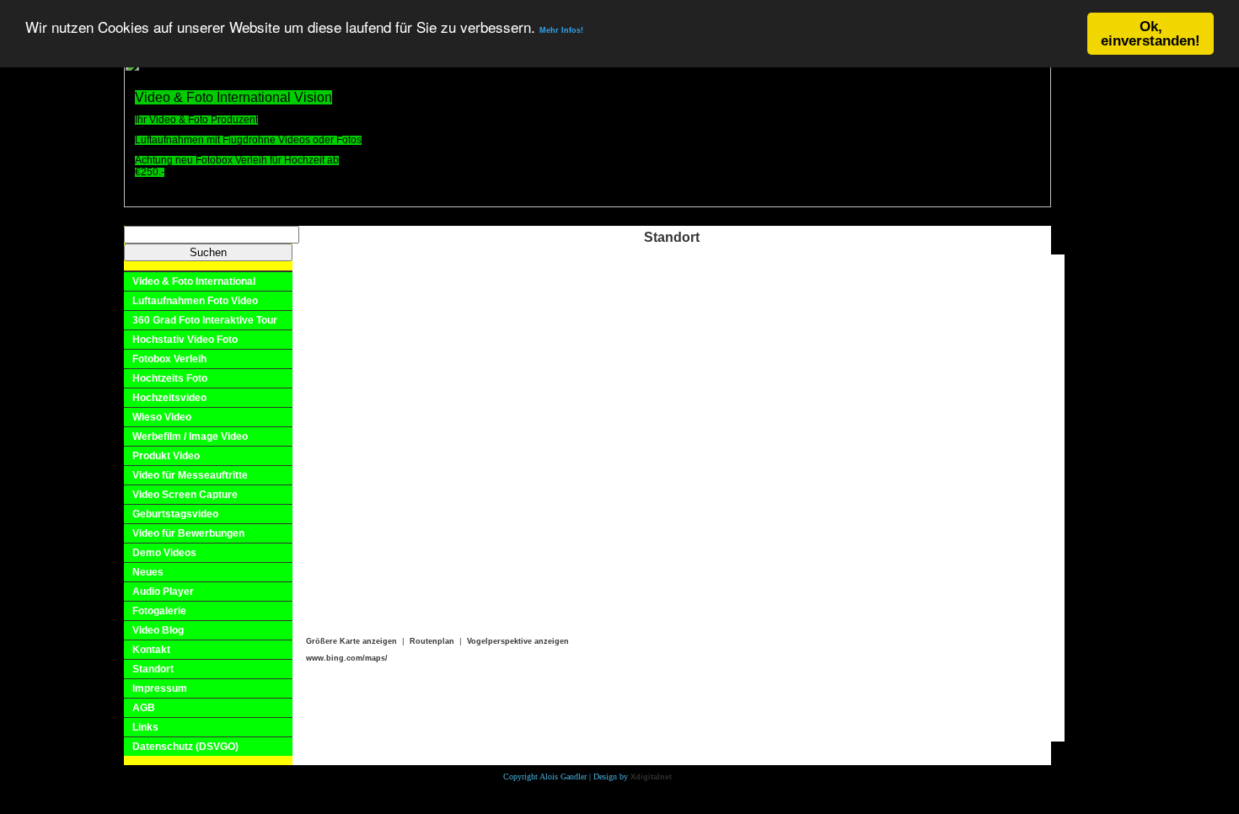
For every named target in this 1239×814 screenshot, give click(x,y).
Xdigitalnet (651, 777)
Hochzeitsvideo (169, 398)
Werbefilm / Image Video (190, 436)
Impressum (159, 688)
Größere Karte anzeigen (351, 641)
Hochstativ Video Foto (185, 339)
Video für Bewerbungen (188, 533)
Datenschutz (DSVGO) (185, 746)
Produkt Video (166, 456)
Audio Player (163, 591)
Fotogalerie (159, 611)
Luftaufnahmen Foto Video (195, 301)
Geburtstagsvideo (175, 514)
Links (145, 727)
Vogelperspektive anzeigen (518, 641)
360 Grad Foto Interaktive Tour (204, 320)
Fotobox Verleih (169, 359)
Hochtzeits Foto (169, 378)
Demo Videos (164, 553)
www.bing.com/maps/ (347, 658)
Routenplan (432, 641)
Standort (153, 669)
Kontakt (151, 650)
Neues (148, 572)
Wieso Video (161, 417)
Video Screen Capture (185, 495)
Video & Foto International (193, 281)
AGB (143, 708)
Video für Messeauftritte (190, 475)
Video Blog (158, 630)
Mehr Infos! (561, 31)
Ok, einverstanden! (1150, 34)
